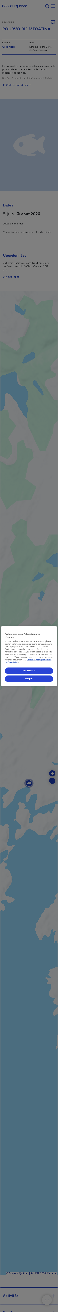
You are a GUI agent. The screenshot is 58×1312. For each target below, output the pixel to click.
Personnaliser (28, 670)
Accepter (29, 678)
